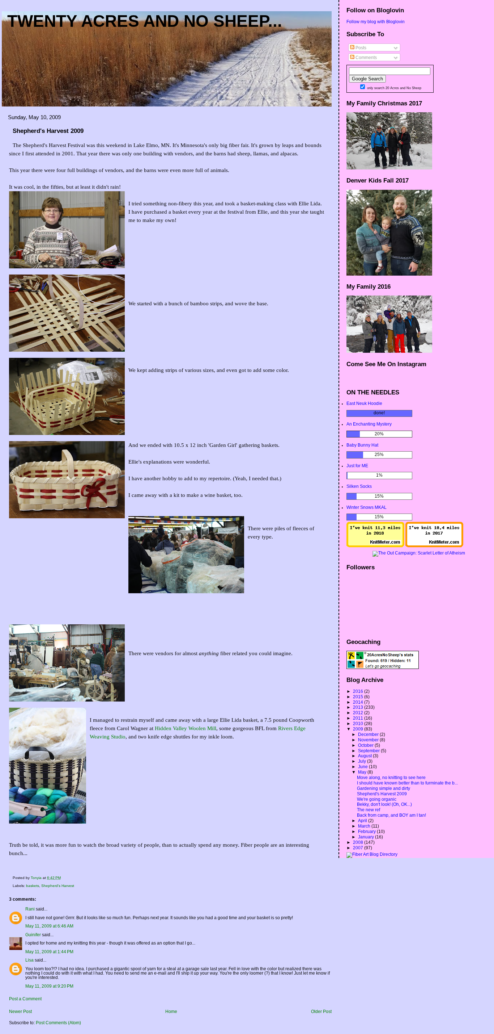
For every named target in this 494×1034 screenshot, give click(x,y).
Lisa (29, 960)
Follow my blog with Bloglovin (375, 22)
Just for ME (357, 466)
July (362, 761)
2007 (358, 848)
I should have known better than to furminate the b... (407, 783)
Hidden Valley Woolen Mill (185, 728)
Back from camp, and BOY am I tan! (391, 815)
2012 (358, 713)
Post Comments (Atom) (58, 1023)
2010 (358, 723)
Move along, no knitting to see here (391, 777)
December (369, 734)
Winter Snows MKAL (366, 507)
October (366, 745)
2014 (358, 702)
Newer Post (20, 1011)
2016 (358, 691)
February (367, 831)
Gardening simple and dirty (383, 788)
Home (171, 1011)
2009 (358, 729)
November (369, 740)
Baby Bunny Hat (362, 445)
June (363, 767)
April (363, 821)
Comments (365, 57)
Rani (30, 909)
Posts (360, 48)
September (369, 751)
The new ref (368, 810)
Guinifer (33, 935)
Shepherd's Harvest (57, 886)
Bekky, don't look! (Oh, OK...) (384, 804)
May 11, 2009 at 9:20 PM (49, 986)
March (364, 826)
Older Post (321, 1011)
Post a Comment (25, 999)
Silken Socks (359, 486)
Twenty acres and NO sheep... (144, 21)
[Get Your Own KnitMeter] (375, 546)
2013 (358, 707)
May (362, 772)
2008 (358, 842)
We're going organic (376, 799)
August (365, 756)
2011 (358, 718)
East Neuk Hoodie (364, 403)
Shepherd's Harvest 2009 (382, 794)
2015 (358, 697)
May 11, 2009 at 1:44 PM (49, 952)
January (366, 837)
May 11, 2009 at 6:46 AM (49, 926)
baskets (32, 886)
